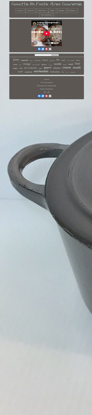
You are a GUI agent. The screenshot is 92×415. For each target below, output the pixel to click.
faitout (31, 60)
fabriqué (65, 64)
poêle (40, 68)
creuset (66, 67)
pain (20, 64)
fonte (16, 59)
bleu (62, 72)
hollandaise (73, 72)
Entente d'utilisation (46, 89)
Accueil (46, 79)
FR (48, 92)
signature (44, 64)
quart (47, 67)
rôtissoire (57, 68)
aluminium (38, 60)
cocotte (57, 64)
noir (67, 72)
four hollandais (30, 68)
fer (57, 59)
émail (63, 60)
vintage (27, 63)
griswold (52, 60)
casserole (50, 64)
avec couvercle (36, 64)
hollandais (55, 71)
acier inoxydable (70, 60)
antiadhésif (28, 72)
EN (45, 92)
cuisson (15, 64)
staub (70, 64)
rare (21, 68)
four (77, 63)
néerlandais (41, 71)
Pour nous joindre (46, 82)
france (45, 60)
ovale (20, 71)
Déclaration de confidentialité (46, 86)
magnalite (24, 60)
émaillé (77, 67)
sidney (78, 60)
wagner (15, 68)
